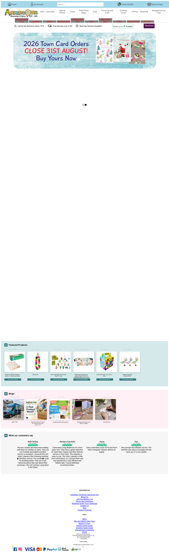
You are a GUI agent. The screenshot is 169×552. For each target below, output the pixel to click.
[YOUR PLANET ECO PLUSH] (119, 246)
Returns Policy (84, 523)
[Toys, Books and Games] (49, 280)
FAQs (84, 519)
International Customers (84, 530)
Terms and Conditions (84, 501)
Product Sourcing (84, 510)
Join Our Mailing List (84, 499)
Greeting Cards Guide (84, 528)
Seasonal (35, 21)
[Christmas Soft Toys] (138, 316)
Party (119, 21)
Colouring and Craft (77, 20)
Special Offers (133, 21)
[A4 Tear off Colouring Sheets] (138, 280)
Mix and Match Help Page (84, 521)
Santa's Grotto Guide (84, 526)
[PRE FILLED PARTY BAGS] (101, 205)
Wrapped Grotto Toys (21, 20)
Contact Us (84, 506)
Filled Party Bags (105, 20)
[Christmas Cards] (31, 246)
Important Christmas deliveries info (84, 495)
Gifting (49, 21)
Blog (84, 508)
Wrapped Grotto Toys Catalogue (84, 503)
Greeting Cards (64, 21)
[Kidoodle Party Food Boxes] (101, 298)
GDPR (84, 532)
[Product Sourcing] (49, 135)
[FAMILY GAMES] (67, 246)
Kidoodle (147, 21)
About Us (84, 497)
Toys (91, 21)
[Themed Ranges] (101, 169)
